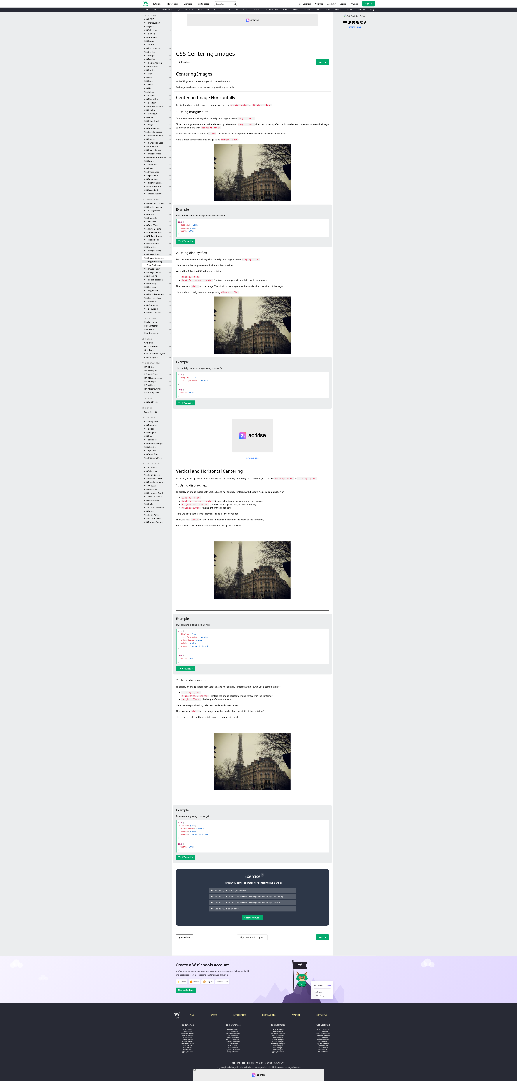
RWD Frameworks (152, 388)
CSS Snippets (150, 432)
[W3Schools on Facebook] (357, 22)
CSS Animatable (151, 500)
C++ (222, 9)
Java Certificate (323, 1046)
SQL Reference (233, 1036)
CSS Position (150, 102)
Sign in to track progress (252, 937)
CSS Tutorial (187, 1032)
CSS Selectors (150, 30)
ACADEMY (278, 1063)
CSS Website (150, 447)
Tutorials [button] (157, 3)
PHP (208, 9)
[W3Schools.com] (177, 1016)
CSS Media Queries (152, 312)
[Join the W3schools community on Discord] (353, 22)
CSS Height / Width (153, 62)
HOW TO (258, 9)
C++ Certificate (323, 1048)
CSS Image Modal (152, 254)
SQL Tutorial (187, 1038)
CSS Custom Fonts (152, 228)
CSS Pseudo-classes (153, 131)
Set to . (231, 890)
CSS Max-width (151, 99)
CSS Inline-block (151, 121)
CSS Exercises (150, 439)
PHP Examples (278, 1046)
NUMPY (350, 9)
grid (252, 686)
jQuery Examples (278, 1052)
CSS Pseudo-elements (154, 135)
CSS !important (151, 179)
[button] (235, 3)
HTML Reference (232, 1029)
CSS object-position (153, 279)
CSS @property (151, 305)
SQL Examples (278, 1038)
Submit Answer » (252, 917)
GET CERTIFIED (239, 1015)
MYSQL (296, 9)
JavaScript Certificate (323, 1034)
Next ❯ (322, 62)
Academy (331, 3)
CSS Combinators (152, 128)
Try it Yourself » (185, 241)
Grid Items (149, 350)
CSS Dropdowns (151, 146)
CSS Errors (149, 41)
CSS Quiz (148, 436)
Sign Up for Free (186, 989)
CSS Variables (150, 301)
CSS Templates (151, 421)
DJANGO (338, 9)
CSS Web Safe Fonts (153, 496)
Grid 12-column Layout (154, 353)
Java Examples (278, 1048)
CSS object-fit (150, 276)
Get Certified (305, 3)
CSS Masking (150, 283)
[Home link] (146, 3)
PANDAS (362, 9)
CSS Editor (149, 428)
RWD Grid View (151, 374)
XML (328, 9)
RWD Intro (149, 367)
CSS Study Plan (151, 454)
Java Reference (232, 1048)
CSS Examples (150, 425)
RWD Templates (151, 392)
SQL (179, 9)
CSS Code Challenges (153, 443)
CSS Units (148, 168)
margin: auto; (239, 105)
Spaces (343, 3)
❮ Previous (184, 62)
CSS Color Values (152, 514)
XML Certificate (323, 1052)
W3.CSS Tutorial (187, 1042)
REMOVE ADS (252, 458)
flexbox (254, 491)
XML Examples (278, 1050)
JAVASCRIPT (166, 9)
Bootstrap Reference (233, 1042)
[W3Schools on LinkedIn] (349, 22)
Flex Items (149, 329)
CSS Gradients (150, 218)
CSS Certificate (151, 402)
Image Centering (154, 261)
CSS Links (148, 84)
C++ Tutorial (187, 1050)
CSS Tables (149, 91)
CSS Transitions (151, 239)
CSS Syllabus (150, 450)
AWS (236, 9)
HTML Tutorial (187, 1029)
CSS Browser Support (154, 522)
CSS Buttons (150, 287)
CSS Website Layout (153, 193)
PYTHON (189, 9)
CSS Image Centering (154, 258)
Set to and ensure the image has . (249, 896)
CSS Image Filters (152, 268)
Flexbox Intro (150, 322)
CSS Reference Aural (153, 493)
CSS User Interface (152, 298)
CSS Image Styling (152, 250)
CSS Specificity (151, 175)
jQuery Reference (233, 1052)
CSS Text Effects (151, 225)
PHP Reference (233, 1044)
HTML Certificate (323, 1029)
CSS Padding (150, 59)
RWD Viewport (151, 370)
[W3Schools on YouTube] (345, 22)
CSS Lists (148, 88)
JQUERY (308, 9)
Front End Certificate (323, 1036)
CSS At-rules (150, 485)
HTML (145, 9)
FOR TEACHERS (268, 1015)
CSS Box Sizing (151, 308)
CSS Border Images (153, 207)
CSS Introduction (152, 22)
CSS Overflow (150, 113)
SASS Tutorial (150, 411)
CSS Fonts (148, 77)
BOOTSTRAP (272, 9)
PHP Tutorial (187, 1046)
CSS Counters (150, 164)
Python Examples (278, 1040)
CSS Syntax (149, 26)
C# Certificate (323, 1050)
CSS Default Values (152, 518)
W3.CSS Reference (232, 1040)
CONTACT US (321, 1015)
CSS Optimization (152, 186)
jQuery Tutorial (187, 1052)
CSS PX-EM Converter (154, 507)
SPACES (214, 1015)
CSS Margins (150, 55)
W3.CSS (246, 9)
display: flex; (261, 105)
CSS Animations (151, 243)
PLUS (192, 1015)
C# (229, 9)
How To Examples (278, 1036)
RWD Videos (149, 385)
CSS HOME (149, 19)
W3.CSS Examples (278, 1042)
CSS (154, 9)
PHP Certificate (323, 1042)
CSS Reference (151, 467)
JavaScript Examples (278, 1034)
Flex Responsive (151, 333)
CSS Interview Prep (153, 457)
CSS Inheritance (151, 171)
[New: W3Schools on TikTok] (365, 22)
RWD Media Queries (153, 377)
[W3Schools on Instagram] (361, 22)
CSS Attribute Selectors (155, 157)
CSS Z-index (149, 110)
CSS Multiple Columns (154, 294)
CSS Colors (149, 44)
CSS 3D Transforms (153, 236)
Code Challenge (154, 265)
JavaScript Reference (232, 1034)
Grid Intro (148, 342)
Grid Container (151, 346)
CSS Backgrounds (152, 48)
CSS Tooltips (150, 247)
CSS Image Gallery (152, 150)
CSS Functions (150, 489)
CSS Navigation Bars (153, 142)
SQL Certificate (323, 1038)
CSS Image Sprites (152, 153)
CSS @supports (151, 357)
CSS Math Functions (153, 182)
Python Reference (232, 1038)
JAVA (199, 9)
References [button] (172, 3)
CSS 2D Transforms (153, 232)
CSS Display (149, 95)
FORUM (259, 1063)
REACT (286, 9)
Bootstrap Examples (278, 1044)
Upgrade (319, 3)
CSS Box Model (151, 66)
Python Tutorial (187, 1040)
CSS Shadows (150, 221)
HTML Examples (278, 1029)
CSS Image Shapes (152, 272)
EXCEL (319, 9)
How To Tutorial (187, 1036)
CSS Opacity (149, 139)
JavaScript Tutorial (187, 1034)
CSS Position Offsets (153, 106)
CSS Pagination (151, 290)
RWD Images (150, 381)
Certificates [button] (203, 3)
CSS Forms (149, 161)
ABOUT (268, 1063)
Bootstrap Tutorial (187, 1044)
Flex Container (151, 325)
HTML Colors (232, 1046)
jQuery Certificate (323, 1044)
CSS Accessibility (152, 190)
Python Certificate (323, 1040)
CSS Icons (148, 81)
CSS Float (148, 117)
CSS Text (148, 73)
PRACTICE (296, 1015)
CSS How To (149, 33)
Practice (354, 3)
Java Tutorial (187, 1048)
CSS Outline (149, 70)
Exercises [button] (188, 3)
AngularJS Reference (233, 1050)
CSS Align (148, 124)
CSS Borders (149, 51)
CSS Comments (151, 37)
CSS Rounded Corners (154, 203)
